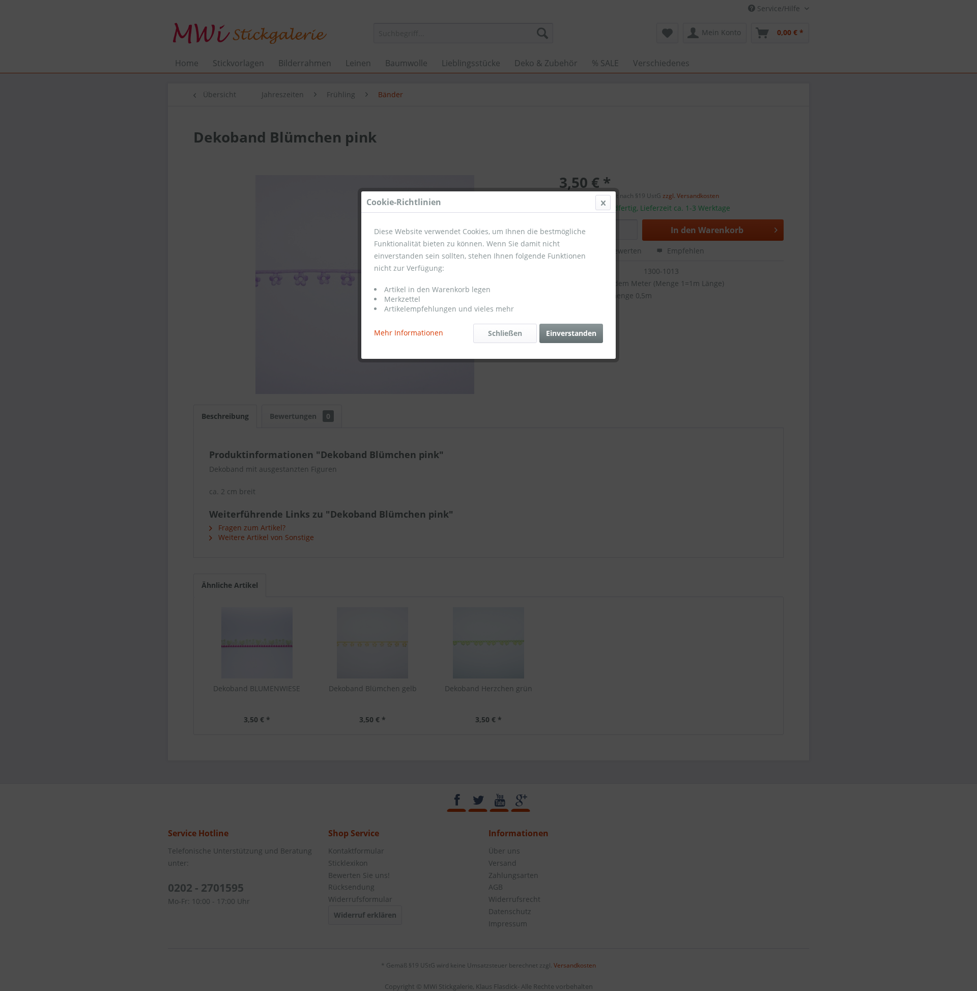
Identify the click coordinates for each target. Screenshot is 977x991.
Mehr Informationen (408, 332)
